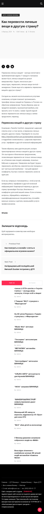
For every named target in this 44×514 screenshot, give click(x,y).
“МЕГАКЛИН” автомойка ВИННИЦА (24, 349)
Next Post (9, 262)
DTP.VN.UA (35, 502)
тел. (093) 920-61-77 (29, 488)
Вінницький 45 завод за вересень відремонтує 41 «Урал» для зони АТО (28, 414)
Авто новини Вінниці (10, 15)
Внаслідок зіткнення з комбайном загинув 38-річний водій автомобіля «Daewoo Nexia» (27, 454)
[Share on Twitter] (8, 66)
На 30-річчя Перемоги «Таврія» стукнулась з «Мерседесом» (27, 315)
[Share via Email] (12, 66)
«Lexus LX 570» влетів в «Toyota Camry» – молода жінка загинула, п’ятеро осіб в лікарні (28, 290)
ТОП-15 (12, 283)
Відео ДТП (37, 482)
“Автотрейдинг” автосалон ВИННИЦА (26, 362)
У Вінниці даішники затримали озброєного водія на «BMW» (27, 439)
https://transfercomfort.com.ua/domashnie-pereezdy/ (22, 137)
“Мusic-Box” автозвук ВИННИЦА (23, 328)
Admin (19, 296)
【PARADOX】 (28, 491)
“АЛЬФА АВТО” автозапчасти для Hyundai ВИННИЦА (27, 375)
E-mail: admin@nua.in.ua (11, 488)
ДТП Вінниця (14, 482)
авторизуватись (8, 234)
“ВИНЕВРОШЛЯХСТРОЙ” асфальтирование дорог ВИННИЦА (25, 402)
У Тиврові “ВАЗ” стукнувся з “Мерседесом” (26, 302)
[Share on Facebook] (3, 66)
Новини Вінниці (26, 482)
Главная (4, 482)
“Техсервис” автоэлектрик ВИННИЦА (25, 340)
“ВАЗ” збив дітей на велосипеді (28, 425)
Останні (32, 283)
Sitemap (22, 485)
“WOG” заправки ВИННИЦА (26, 387)
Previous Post (14, 244)
